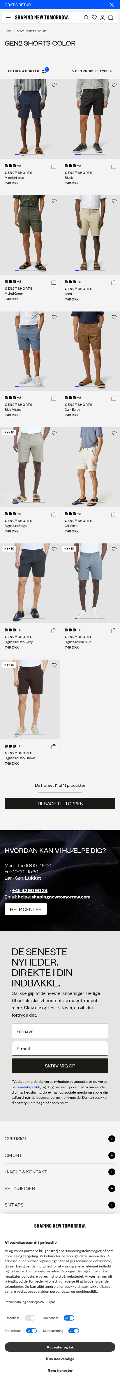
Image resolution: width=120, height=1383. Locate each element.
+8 (19, 166)
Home (8, 31)
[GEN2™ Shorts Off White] (90, 467)
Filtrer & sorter (27, 71)
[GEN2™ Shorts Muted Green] (30, 235)
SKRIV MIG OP (60, 1066)
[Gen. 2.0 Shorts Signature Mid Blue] (90, 583)
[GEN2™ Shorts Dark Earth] (90, 351)
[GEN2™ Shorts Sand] (90, 235)
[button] (54, 166)
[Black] (10, 165)
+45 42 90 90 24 (29, 890)
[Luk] (111, 4)
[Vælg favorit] (54, 85)
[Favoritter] (94, 17)
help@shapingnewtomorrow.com (54, 897)
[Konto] (102, 17)
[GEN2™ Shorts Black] (90, 119)
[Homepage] (42, 17)
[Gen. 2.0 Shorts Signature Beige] (30, 467)
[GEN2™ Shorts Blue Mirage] (30, 351)
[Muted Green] (14, 165)
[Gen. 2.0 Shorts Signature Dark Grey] (30, 583)
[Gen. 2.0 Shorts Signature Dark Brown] (30, 699)
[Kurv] (110, 17)
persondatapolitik (26, 1087)
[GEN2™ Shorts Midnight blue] (30, 119)
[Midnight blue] (6, 165)
